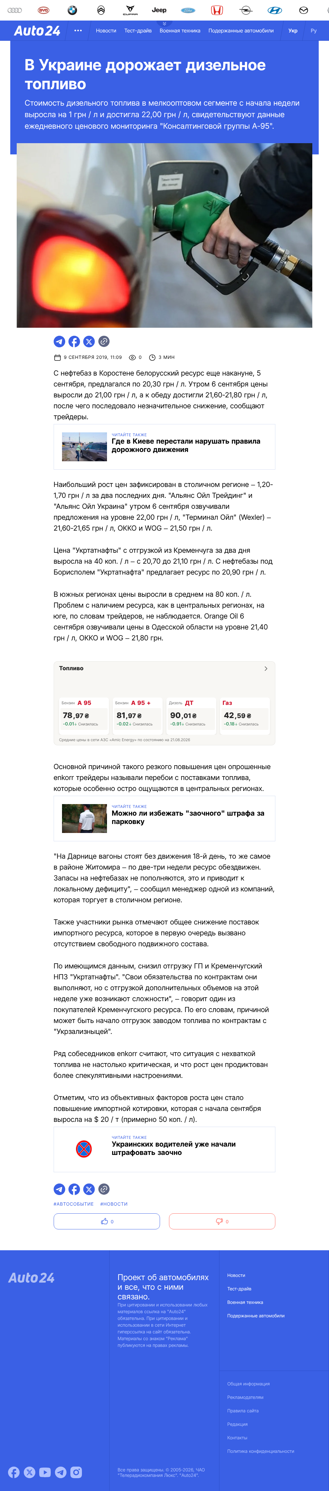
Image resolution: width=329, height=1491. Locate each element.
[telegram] (59, 341)
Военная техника (180, 30)
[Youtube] (45, 1472)
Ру (314, 30)
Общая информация (248, 1384)
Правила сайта (243, 1411)
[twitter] (89, 341)
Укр (293, 30)
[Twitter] (29, 1472)
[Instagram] (76, 1472)
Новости (106, 30)
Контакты (237, 1438)
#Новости (114, 1204)
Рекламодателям (245, 1397)
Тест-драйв (138, 30)
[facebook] (74, 341)
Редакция (237, 1424)
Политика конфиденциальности (260, 1451)
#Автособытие (74, 1204)
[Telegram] (61, 1472)
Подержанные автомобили (241, 30)
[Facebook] (14, 1472)
